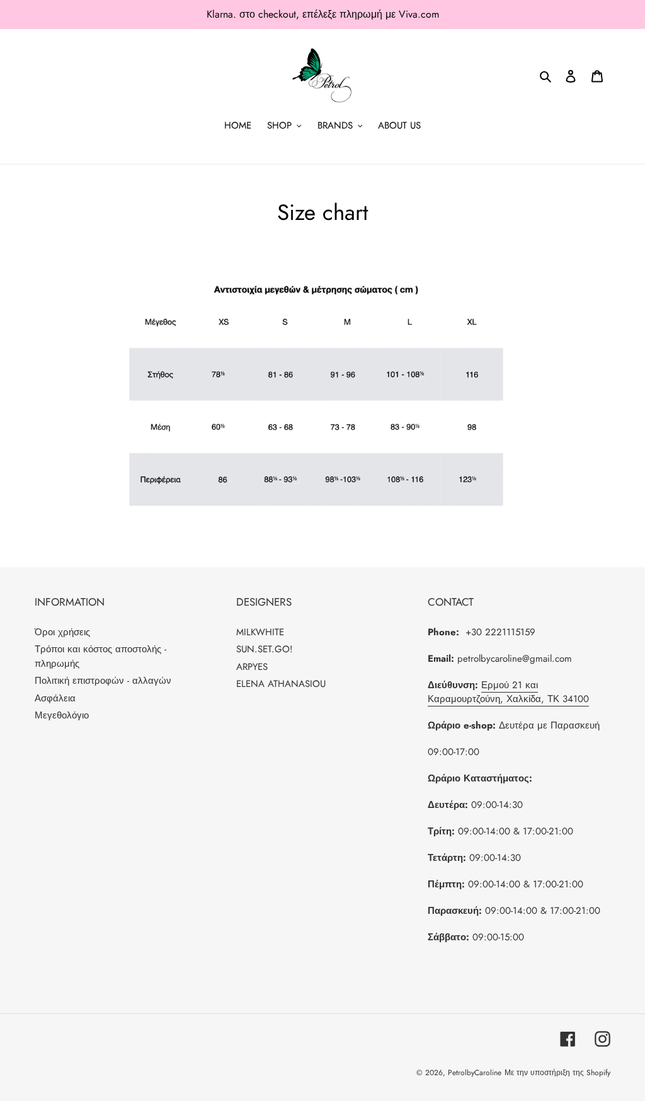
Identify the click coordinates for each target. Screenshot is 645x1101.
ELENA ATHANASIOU (281, 684)
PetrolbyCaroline (474, 1072)
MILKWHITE (260, 632)
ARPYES (252, 667)
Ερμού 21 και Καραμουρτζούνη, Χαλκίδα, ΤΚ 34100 (508, 692)
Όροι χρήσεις (62, 632)
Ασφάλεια (55, 698)
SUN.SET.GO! (264, 649)
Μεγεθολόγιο (62, 715)
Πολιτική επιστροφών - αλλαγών (103, 681)
